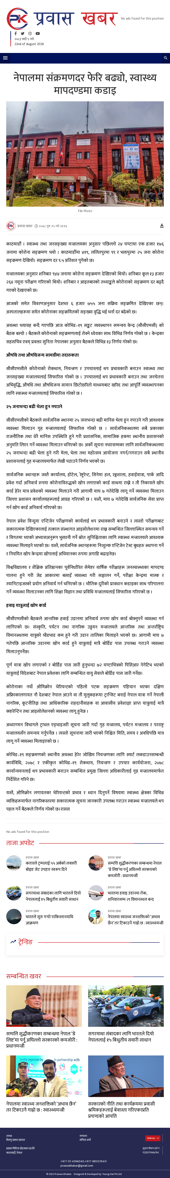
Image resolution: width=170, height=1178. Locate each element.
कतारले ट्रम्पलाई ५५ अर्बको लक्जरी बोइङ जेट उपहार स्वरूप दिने (51, 866)
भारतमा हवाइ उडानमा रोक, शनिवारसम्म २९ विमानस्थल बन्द (131, 896)
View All (151, 1138)
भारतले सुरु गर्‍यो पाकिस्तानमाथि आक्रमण (49, 920)
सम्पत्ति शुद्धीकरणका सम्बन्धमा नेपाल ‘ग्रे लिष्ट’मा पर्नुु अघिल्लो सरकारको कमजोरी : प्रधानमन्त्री (135, 869)
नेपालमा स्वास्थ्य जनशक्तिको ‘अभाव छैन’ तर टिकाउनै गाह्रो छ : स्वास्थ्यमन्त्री (135, 920)
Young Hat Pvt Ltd (112, 1174)
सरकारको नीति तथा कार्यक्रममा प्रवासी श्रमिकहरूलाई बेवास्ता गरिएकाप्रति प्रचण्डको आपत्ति (121, 1110)
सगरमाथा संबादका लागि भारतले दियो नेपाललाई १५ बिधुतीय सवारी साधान (53, 896)
